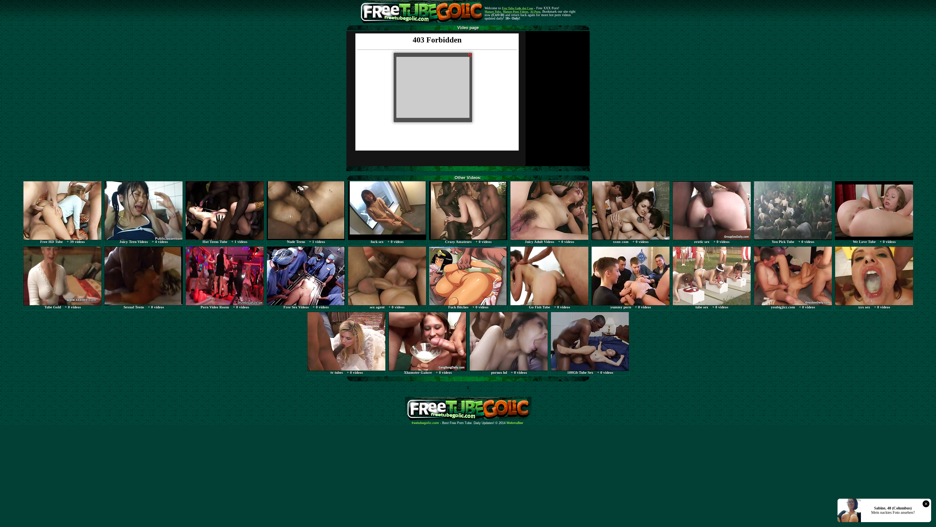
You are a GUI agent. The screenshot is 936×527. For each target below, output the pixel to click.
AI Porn (535, 11)
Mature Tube (493, 11)
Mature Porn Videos (515, 11)
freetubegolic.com (425, 423)
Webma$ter (515, 423)
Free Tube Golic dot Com (517, 8)
